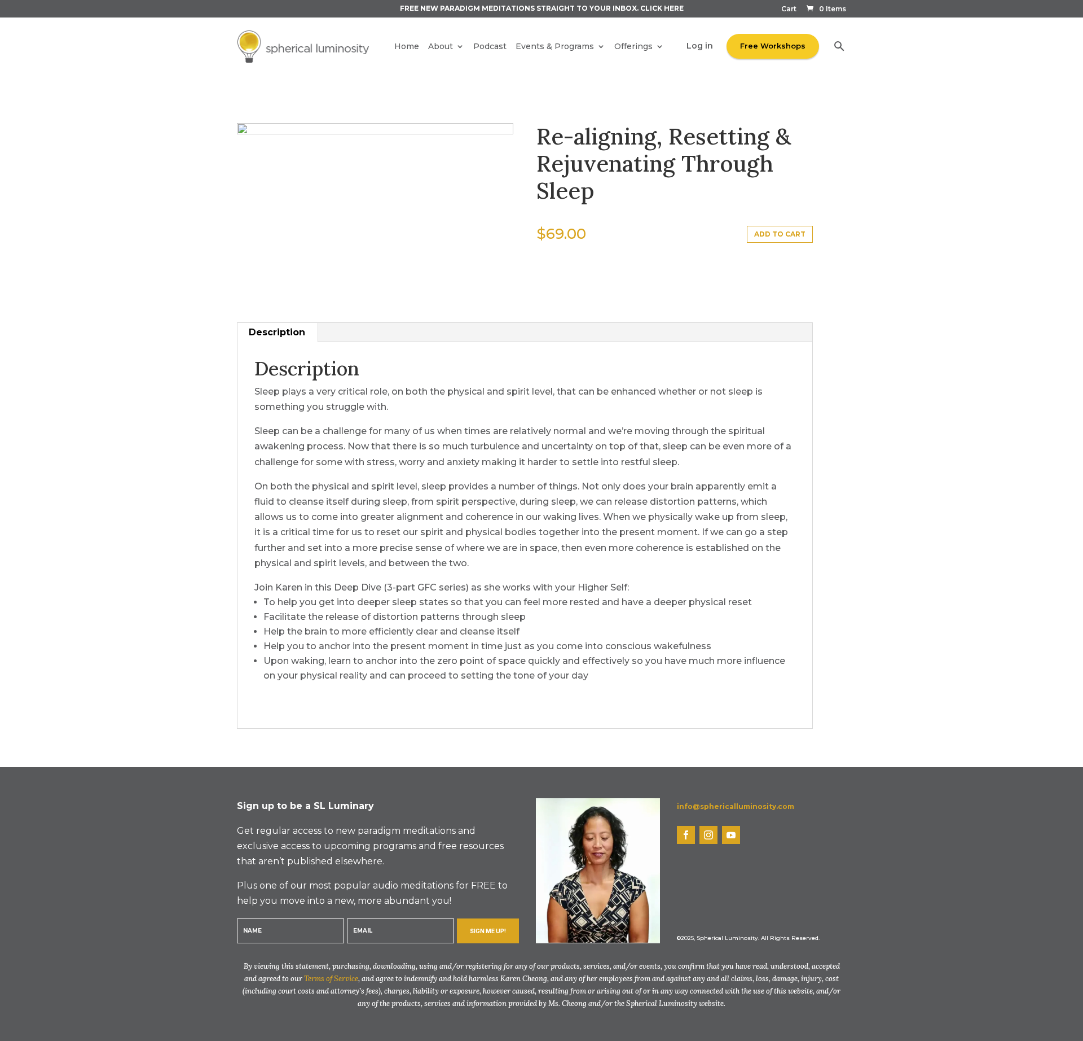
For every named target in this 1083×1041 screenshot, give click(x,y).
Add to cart (779, 234)
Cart (788, 9)
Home (406, 46)
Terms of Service (331, 978)
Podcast (490, 46)
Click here (662, 8)
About (440, 46)
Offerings (633, 46)
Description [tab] (277, 332)
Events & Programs (555, 46)
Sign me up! (488, 931)
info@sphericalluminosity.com (735, 806)
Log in (699, 46)
